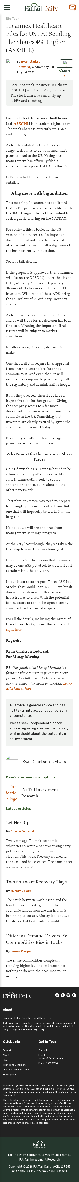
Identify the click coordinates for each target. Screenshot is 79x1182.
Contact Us (44, 1050)
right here (14, 629)
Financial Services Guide (16, 1069)
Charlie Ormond (22, 831)
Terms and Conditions (15, 1065)
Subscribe (8, 1050)
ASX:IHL (21, 123)
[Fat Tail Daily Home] (41, 6)
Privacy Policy (10, 1074)
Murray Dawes (21, 890)
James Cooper (21, 951)
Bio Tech (12, 18)
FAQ (5, 1060)
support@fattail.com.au (51, 1058)
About (6, 1055)
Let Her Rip (17, 823)
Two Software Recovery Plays (36, 882)
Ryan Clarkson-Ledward (45, 762)
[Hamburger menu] (7, 7)
